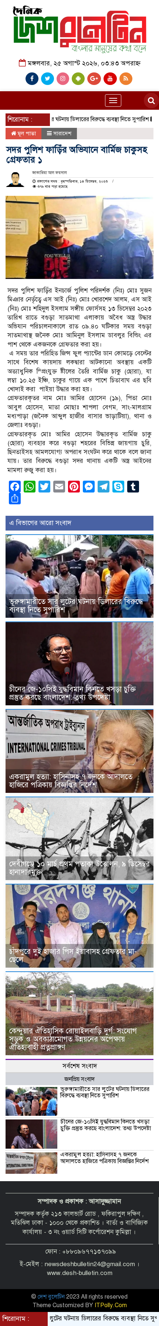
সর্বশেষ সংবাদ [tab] (79, 1066)
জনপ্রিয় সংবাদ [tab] (79, 1079)
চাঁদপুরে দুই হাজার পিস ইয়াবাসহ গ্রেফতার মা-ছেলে (73, 955)
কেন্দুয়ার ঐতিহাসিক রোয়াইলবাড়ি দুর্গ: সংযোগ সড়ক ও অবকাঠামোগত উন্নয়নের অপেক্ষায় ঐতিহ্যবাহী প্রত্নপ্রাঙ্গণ (73, 1039)
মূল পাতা (26, 133)
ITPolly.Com (111, 1305)
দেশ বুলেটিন (51, 1297)
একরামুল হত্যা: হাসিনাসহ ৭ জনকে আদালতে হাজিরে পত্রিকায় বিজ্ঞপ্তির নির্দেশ (70, 781)
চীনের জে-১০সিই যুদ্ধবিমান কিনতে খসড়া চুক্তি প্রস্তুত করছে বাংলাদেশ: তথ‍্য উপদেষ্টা (72, 693)
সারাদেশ (62, 133)
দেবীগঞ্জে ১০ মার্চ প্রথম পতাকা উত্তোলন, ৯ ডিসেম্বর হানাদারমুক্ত (79, 868)
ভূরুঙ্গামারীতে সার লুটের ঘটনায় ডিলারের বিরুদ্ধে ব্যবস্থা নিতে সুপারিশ (76, 605)
